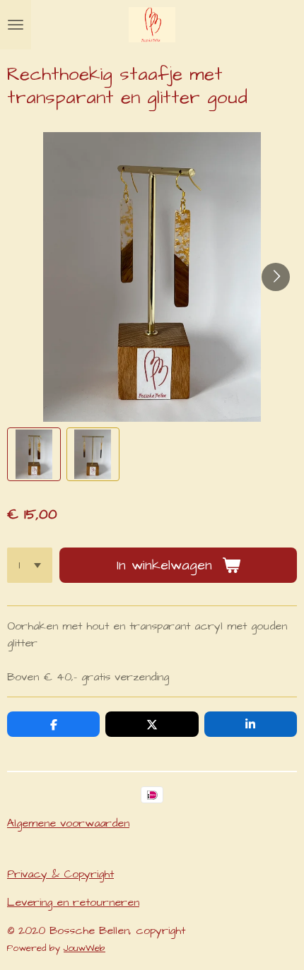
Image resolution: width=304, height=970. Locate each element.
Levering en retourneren (73, 902)
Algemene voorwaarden (68, 823)
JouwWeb (84, 948)
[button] (34, 454)
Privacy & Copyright (60, 874)
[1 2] (29, 565)
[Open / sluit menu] (15, 24)
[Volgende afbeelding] (276, 277)
